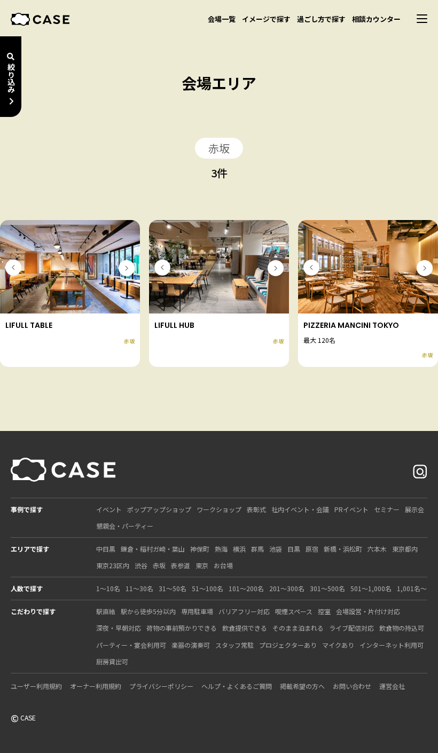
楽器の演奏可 (190, 644)
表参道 (180, 565)
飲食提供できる (244, 627)
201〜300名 (286, 588)
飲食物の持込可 (401, 627)
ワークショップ (219, 509)
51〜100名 (207, 588)
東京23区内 (112, 565)
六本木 (377, 548)
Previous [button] (13, 268)
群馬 (257, 548)
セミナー (387, 509)
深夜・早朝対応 (118, 627)
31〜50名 (172, 588)
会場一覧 (222, 19)
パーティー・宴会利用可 (131, 644)
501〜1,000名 (371, 588)
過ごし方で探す (321, 19)
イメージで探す (266, 19)
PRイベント (351, 509)
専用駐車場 (197, 611)
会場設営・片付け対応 (368, 611)
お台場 (223, 565)
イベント (109, 509)
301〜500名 (327, 588)
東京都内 (405, 548)
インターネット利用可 (391, 644)
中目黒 (105, 548)
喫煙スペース (293, 611)
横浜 (239, 548)
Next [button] (127, 268)
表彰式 (256, 509)
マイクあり (338, 644)
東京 (201, 565)
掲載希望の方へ (302, 686)
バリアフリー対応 (244, 611)
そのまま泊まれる (298, 627)
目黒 (293, 548)
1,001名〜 (412, 588)
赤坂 (159, 565)
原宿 (312, 548)
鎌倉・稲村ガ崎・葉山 (153, 548)
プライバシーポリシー (161, 686)
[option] (70, 266)
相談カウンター (376, 19)
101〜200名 (246, 588)
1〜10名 (108, 588)
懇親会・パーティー (124, 525)
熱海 (221, 548)
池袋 (275, 548)
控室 (324, 611)
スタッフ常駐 (234, 644)
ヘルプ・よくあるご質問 (236, 686)
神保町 (199, 548)
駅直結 (105, 611)
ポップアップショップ (159, 509)
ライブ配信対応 (351, 627)
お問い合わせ (352, 686)
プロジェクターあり (288, 644)
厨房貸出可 (112, 661)
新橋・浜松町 (343, 548)
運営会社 (392, 686)
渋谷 (141, 565)
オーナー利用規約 (95, 686)
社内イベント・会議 (300, 509)
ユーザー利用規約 (36, 686)
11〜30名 (139, 588)
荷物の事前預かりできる (181, 627)
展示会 (414, 509)
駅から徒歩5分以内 (148, 611)
